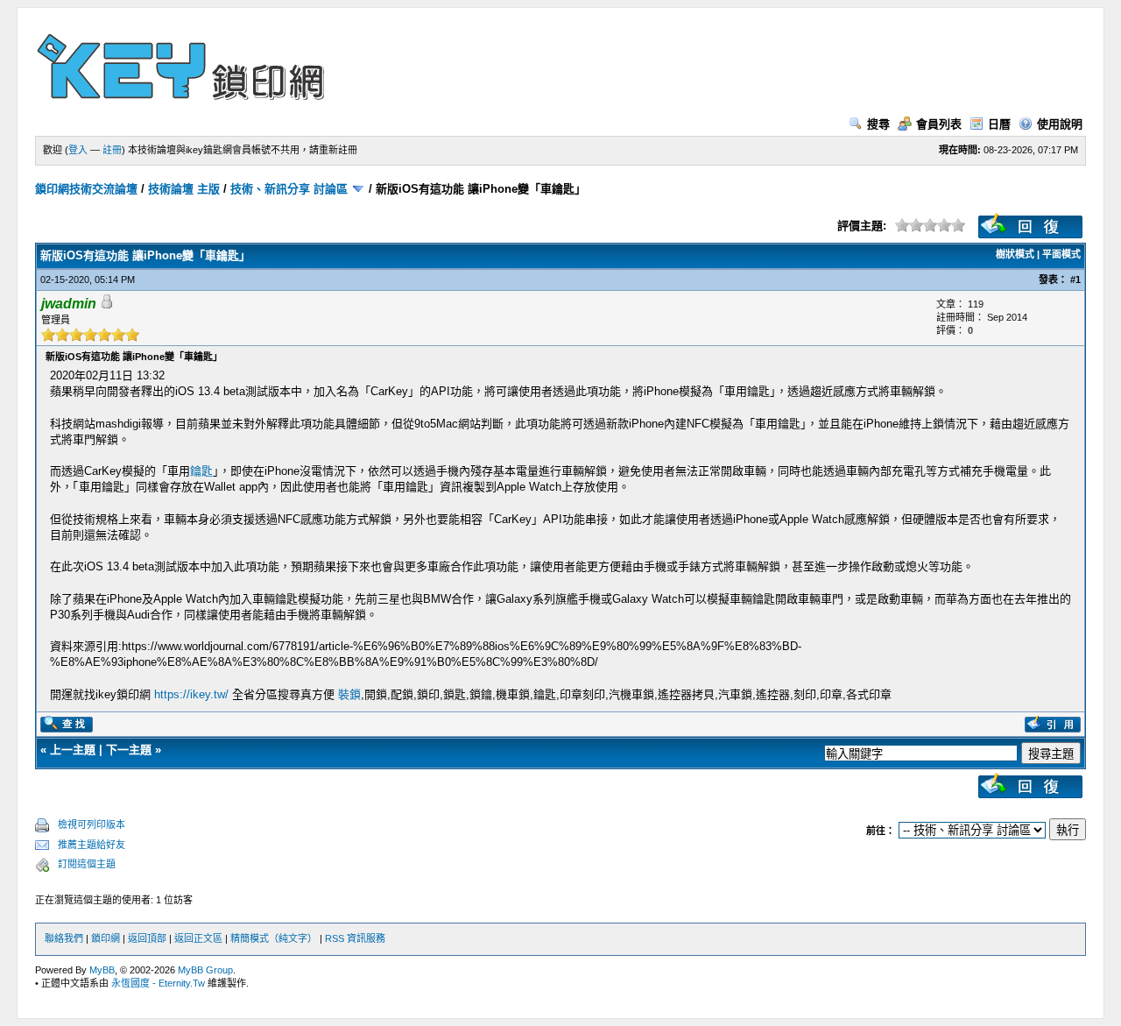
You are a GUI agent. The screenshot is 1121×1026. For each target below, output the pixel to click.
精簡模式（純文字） (273, 938)
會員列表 (939, 124)
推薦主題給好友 (91, 844)
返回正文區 (198, 938)
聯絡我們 (64, 938)
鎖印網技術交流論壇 (86, 188)
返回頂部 (147, 938)
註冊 (112, 150)
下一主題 (129, 749)
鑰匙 (201, 471)
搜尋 (878, 124)
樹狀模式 (1015, 254)
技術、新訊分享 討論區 (289, 188)
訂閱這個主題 (87, 864)
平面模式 (1061, 254)
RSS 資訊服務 (355, 938)
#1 (1075, 279)
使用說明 (1059, 124)
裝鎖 (349, 694)
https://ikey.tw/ (191, 694)
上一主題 (72, 749)
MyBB (102, 970)
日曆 (999, 124)
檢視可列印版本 (91, 824)
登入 (78, 150)
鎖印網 (105, 938)
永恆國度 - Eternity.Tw (158, 983)
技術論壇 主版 (184, 188)
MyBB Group (205, 970)
